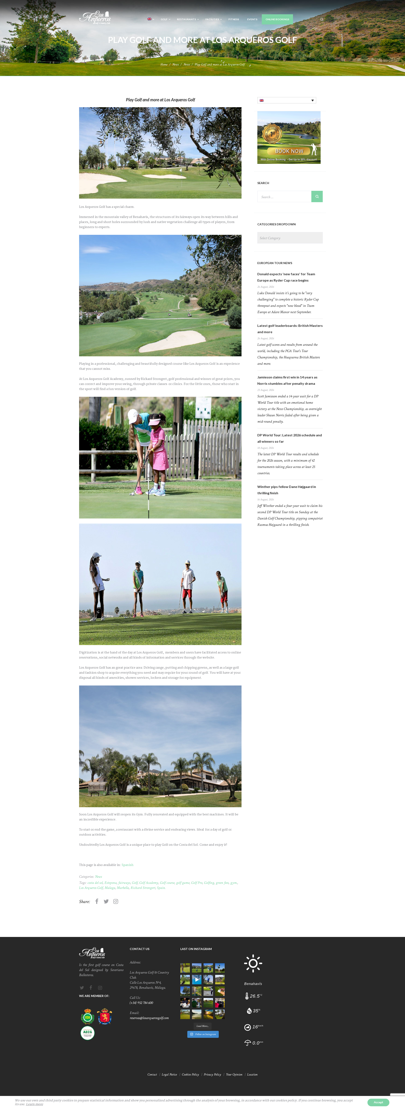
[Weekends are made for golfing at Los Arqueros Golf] (196, 968)
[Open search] (322, 19)
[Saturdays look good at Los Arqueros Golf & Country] (208, 1002)
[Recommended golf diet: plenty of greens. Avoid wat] (208, 979)
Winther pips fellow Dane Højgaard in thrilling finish (286, 490)
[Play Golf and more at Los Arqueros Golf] (160, 153)
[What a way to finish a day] (196, 979)
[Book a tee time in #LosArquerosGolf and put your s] (185, 1014)
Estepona (110, 882)
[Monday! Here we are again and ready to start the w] (196, 1014)
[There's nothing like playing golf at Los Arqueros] (196, 1002)
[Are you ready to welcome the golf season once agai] (220, 1002)
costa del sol (95, 882)
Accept (378, 1102)
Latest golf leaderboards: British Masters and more (290, 328)
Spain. (161, 887)
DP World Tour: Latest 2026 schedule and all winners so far (289, 438)
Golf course (167, 882)
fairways (124, 882)
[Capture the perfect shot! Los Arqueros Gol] (185, 991)
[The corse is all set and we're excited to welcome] (220, 968)
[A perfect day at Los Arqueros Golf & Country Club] (208, 991)
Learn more (34, 1104)
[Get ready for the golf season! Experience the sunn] (196, 991)
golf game (182, 882)
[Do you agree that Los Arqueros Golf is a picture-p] (185, 979)
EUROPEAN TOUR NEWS (274, 263)
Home (164, 64)
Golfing (209, 882)
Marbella (123, 887)
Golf (135, 882)
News (175, 64)
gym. (233, 882)
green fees (222, 882)
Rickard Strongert (143, 887)
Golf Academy (148, 882)
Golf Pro (196, 882)
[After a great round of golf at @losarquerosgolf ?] (185, 1002)
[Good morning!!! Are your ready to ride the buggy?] (220, 1014)
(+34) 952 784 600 (141, 1002)
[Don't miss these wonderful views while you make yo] (208, 1014)
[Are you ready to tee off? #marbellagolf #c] (220, 991)
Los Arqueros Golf (91, 887)
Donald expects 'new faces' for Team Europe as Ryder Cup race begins (286, 277)
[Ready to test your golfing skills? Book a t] (185, 968)
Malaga (110, 887)
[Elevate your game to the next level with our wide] (220, 979)
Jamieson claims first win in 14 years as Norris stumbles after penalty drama (287, 380)
